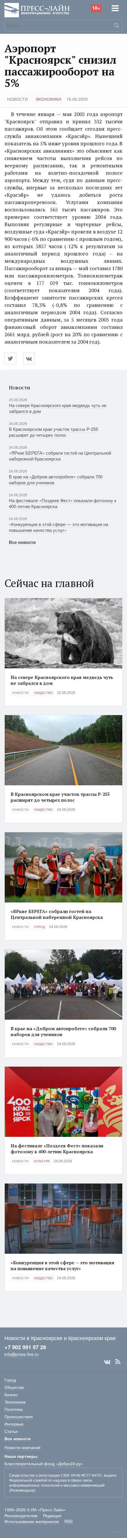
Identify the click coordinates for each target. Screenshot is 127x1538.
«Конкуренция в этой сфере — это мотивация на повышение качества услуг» (58, 527)
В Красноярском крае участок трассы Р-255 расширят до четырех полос (53, 432)
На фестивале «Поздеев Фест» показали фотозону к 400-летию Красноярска (62, 503)
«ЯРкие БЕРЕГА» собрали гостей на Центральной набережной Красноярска (60, 456)
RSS (118, 1361)
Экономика (48, 99)
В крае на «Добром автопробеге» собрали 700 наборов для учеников (55, 479)
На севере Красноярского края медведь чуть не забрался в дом (57, 408)
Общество (43, 692)
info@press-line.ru (21, 1354)
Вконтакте (107, 1361)
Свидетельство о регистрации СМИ (39, 1475)
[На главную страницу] (37, 9)
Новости (17, 99)
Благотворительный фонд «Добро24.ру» (43, 1463)
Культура (42, 1161)
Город (39, 926)
